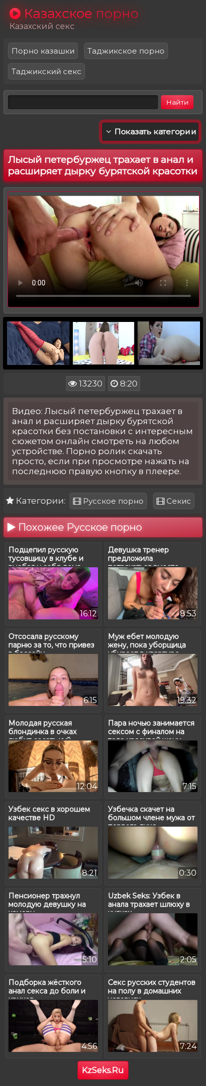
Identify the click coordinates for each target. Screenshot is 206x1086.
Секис (177, 501)
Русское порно (112, 501)
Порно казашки (43, 51)
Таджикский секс (47, 71)
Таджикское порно (126, 51)
